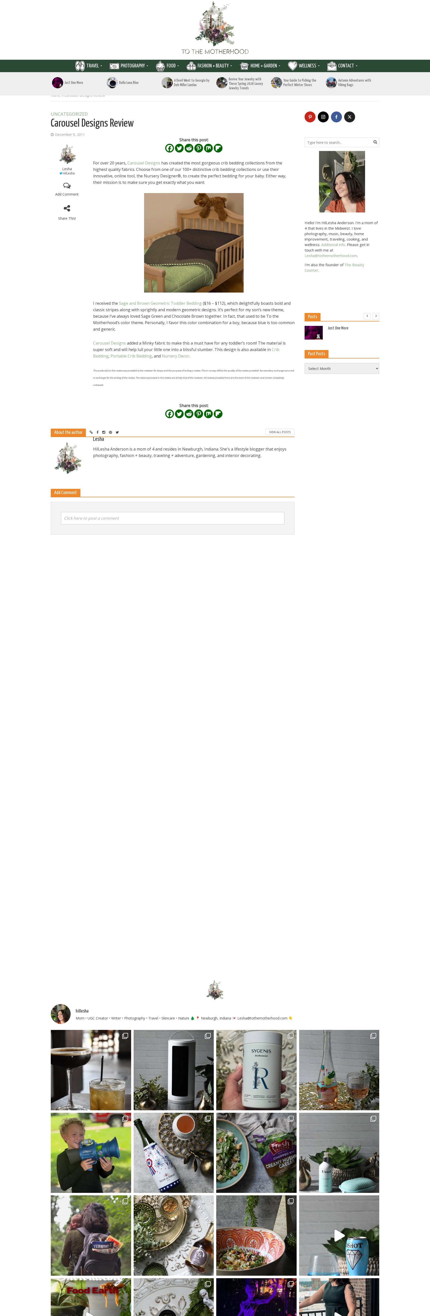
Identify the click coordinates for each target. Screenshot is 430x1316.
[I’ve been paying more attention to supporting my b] (256, 1070)
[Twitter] (179, 148)
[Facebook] (169, 148)
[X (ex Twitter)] (349, 116)
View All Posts (280, 432)
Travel (92, 65)
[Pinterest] (198, 148)
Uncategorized (69, 114)
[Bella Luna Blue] (112, 82)
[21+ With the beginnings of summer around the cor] (174, 1235)
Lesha (67, 168)
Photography (133, 65)
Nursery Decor (175, 356)
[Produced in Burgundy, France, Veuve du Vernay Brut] (174, 1153)
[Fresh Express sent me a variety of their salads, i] (256, 1235)
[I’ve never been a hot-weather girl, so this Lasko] (174, 1070)
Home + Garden (264, 65)
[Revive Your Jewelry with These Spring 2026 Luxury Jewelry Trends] (222, 82)
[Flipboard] (218, 148)
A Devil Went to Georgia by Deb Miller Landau (192, 83)
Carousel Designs (143, 163)
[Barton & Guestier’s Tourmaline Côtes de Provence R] (339, 1070)
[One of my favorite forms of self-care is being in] (339, 1153)
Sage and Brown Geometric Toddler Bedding (160, 303)
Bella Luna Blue (129, 83)
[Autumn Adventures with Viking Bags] (331, 82)
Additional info (333, 244)
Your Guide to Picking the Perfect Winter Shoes (299, 83)
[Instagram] (323, 116)
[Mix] (208, 148)
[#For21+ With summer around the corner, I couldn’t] (339, 1235)
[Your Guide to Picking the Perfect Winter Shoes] (276, 82)
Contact (346, 65)
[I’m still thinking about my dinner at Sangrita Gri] (91, 1070)
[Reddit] (189, 148)
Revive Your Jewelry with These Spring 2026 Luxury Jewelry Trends (246, 83)
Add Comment (67, 194)
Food (171, 65)
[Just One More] (57, 82)
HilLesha (69, 173)
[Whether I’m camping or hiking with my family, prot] (91, 1235)
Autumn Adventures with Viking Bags (354, 83)
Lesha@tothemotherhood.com (331, 255)
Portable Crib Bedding (131, 356)
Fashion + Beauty (213, 65)
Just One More (73, 83)
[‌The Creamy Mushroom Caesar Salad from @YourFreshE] (256, 1153)
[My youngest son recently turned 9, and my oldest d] (91, 1153)
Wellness (307, 65)
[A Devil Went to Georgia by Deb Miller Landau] (167, 82)
